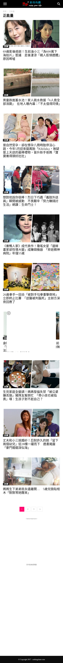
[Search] (59, 4)
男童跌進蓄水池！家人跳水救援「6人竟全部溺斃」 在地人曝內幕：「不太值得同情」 (32, 102)
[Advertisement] (31, 538)
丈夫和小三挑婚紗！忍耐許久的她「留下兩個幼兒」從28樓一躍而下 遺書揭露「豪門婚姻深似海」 (30, 444)
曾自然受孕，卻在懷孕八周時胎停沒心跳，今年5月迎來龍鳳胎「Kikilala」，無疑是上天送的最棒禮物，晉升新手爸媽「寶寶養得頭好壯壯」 (31, 150)
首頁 (4, 12)
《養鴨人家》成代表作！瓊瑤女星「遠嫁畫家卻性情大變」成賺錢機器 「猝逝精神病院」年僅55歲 (31, 249)
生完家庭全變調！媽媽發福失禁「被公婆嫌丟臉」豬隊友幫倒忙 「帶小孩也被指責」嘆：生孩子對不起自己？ (30, 395)
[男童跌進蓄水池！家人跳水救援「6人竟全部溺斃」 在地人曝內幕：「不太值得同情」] (31, 82)
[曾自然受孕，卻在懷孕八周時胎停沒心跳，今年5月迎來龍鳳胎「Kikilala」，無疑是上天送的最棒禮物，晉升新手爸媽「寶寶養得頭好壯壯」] (31, 127)
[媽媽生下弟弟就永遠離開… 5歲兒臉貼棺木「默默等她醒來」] (31, 471)
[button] (5, 4)
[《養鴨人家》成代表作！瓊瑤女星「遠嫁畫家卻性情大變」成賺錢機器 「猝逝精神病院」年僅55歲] (31, 228)
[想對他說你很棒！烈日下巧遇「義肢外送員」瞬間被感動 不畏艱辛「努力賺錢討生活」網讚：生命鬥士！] (31, 180)
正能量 (6, 46)
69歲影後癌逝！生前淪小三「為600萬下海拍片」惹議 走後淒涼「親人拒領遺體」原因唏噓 (31, 55)
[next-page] (40, 509)
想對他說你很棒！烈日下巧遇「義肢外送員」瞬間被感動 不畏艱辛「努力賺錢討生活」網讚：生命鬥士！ (30, 201)
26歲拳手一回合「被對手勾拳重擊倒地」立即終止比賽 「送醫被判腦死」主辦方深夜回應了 (31, 298)
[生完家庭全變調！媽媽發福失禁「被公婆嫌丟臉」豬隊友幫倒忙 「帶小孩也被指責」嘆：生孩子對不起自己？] (31, 374)
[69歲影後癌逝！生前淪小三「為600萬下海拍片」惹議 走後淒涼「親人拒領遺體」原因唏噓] (31, 34)
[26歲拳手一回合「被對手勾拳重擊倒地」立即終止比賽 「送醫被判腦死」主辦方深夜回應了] (31, 277)
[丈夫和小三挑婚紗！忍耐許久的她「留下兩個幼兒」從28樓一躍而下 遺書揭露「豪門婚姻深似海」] (31, 423)
